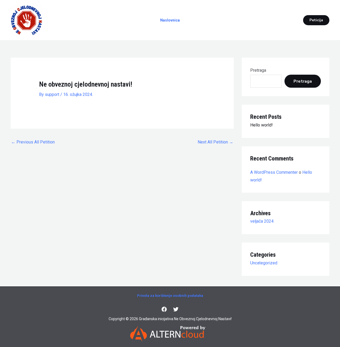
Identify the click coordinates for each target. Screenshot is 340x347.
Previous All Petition (33, 142)
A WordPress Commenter (274, 172)
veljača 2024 (262, 221)
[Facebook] (164, 309)
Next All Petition (215, 142)
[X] (175, 309)
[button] (316, 20)
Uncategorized (263, 262)
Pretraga (258, 70)
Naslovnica (170, 20)
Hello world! (261, 125)
